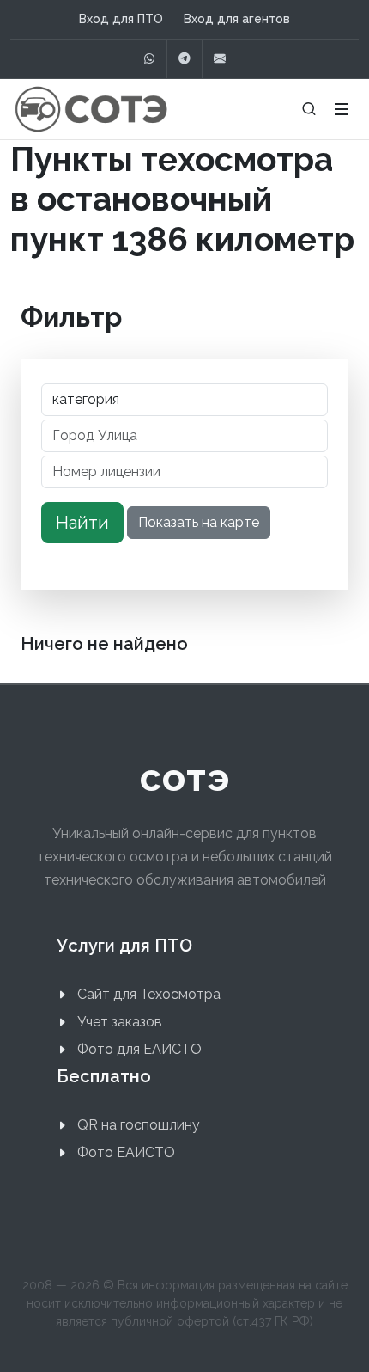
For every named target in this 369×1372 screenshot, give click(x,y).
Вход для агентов (237, 19)
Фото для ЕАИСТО (139, 1049)
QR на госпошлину (138, 1125)
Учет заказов (119, 1022)
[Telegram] (184, 59)
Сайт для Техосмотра (149, 994)
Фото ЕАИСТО (126, 1152)
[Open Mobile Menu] (341, 109)
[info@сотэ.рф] (220, 59)
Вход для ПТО (121, 19)
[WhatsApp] (149, 59)
